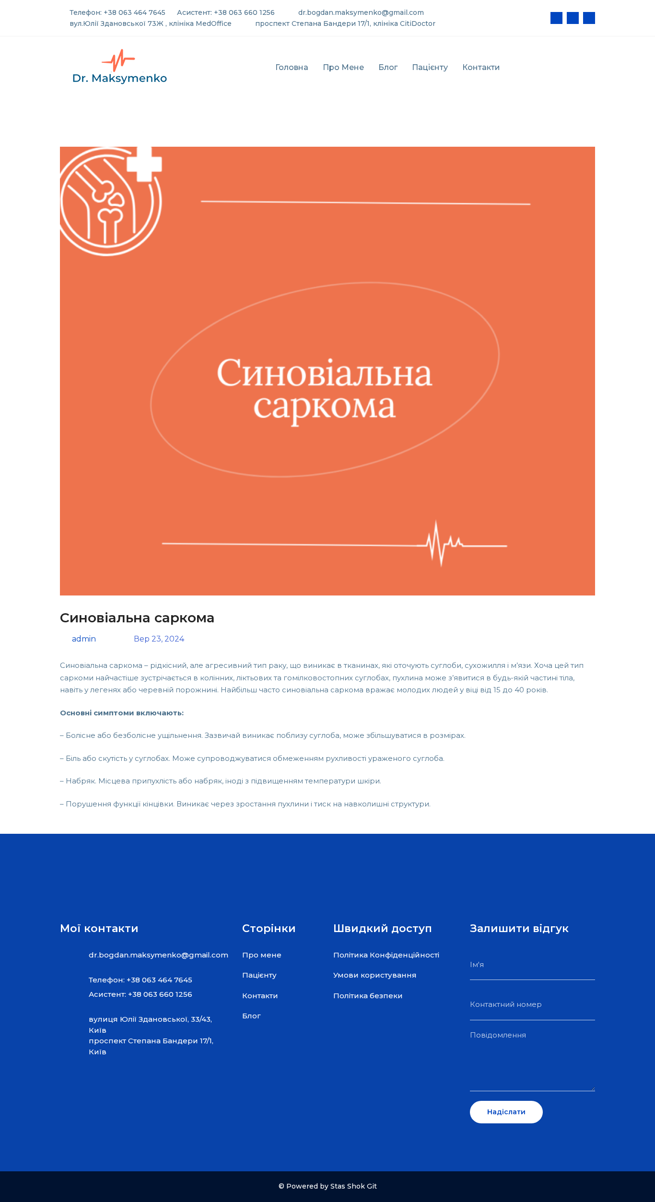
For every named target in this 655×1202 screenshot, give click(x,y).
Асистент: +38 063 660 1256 (225, 12)
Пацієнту (430, 67)
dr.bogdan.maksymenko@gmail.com (360, 12)
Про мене (343, 67)
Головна (291, 67)
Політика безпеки (368, 995)
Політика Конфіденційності (386, 954)
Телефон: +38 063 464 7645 (116, 12)
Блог (388, 67)
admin (83, 638)
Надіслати (506, 1112)
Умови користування (375, 975)
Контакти (481, 67)
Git (372, 1186)
